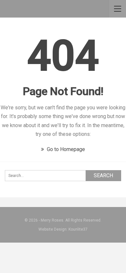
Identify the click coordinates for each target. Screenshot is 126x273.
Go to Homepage (65, 149)
